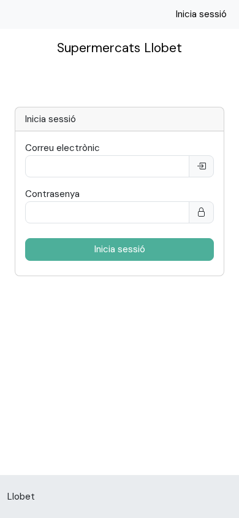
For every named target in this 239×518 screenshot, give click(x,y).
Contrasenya (52, 194)
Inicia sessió (201, 14)
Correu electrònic (62, 148)
